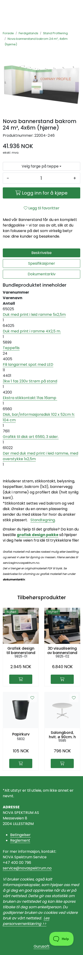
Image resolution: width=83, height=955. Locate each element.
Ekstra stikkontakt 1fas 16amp (30, 397)
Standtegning (42, 520)
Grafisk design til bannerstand (20, 650)
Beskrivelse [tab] (41, 252)
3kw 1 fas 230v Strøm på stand (30, 381)
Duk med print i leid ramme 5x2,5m (34, 314)
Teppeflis (11, 347)
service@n (12, 868)
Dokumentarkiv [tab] (42, 274)
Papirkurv (21, 734)
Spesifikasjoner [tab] (41, 263)
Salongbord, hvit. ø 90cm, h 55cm (62, 734)
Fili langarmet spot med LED (28, 364)
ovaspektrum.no (37, 868)
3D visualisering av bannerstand (62, 650)
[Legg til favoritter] (32, 614)
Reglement (20, 840)
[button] (41, 166)
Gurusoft (42, 946)
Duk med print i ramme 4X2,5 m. (32, 331)
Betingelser (20, 834)
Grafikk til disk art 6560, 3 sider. (31, 436)
